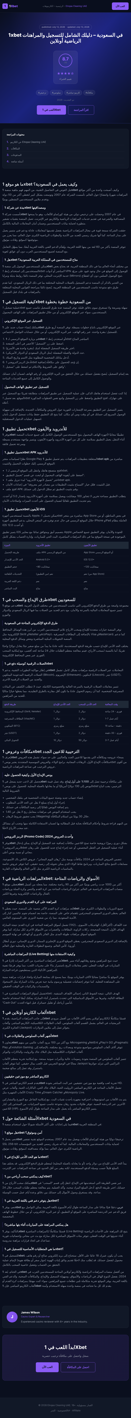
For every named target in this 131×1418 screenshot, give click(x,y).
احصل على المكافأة (78, 1367)
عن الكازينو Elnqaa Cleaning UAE (28, 141)
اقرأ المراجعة (81, 110)
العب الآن (120, 6)
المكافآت (15, 148)
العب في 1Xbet (51, 109)
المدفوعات (16, 154)
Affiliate (76, 1410)
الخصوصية (62, 1410)
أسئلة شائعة (17, 161)
